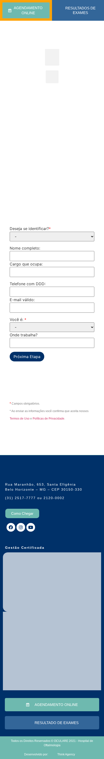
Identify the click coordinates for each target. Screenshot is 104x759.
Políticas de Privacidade (48, 418)
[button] (52, 57)
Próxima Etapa (27, 356)
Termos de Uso (20, 418)
